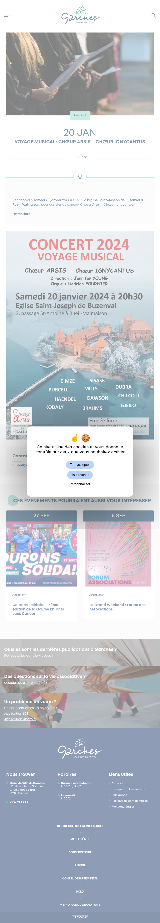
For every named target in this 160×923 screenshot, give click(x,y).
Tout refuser (80, 475)
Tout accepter (80, 465)
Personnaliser (80, 484)
